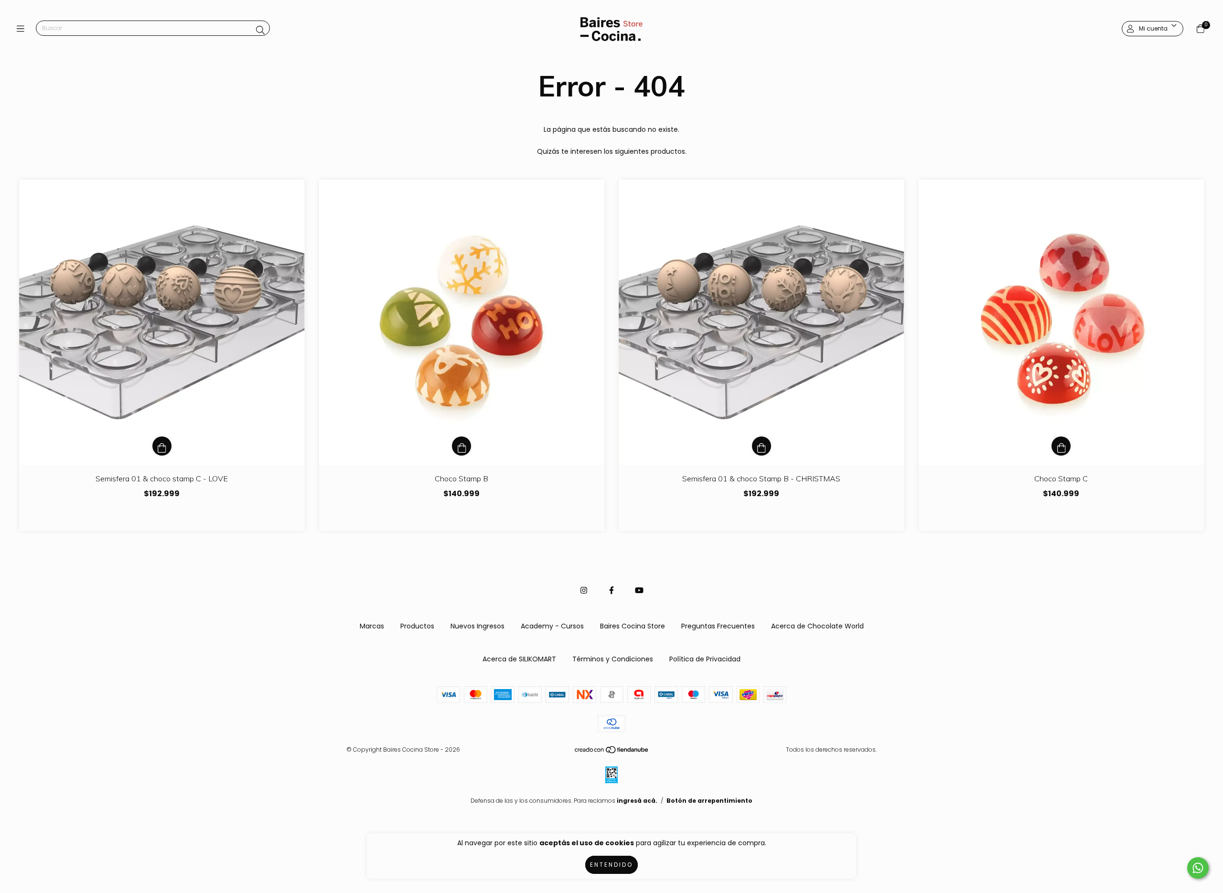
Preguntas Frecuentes (718, 626)
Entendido (611, 865)
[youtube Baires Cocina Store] (639, 590)
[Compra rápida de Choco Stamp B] (461, 446)
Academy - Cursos (552, 626)
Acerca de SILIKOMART (519, 659)
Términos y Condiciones (612, 659)
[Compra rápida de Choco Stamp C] (1061, 446)
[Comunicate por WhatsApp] (1198, 868)
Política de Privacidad (704, 659)
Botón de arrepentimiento (709, 801)
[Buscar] (260, 30)
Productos (417, 626)
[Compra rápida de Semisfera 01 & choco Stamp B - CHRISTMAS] (761, 446)
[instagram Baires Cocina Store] (584, 590)
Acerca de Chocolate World (817, 626)
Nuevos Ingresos (477, 626)
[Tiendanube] (612, 751)
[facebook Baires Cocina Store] (611, 590)
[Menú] (23, 29)
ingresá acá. (637, 801)
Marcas (372, 626)
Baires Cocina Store (632, 626)
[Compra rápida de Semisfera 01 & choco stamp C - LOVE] (162, 446)
